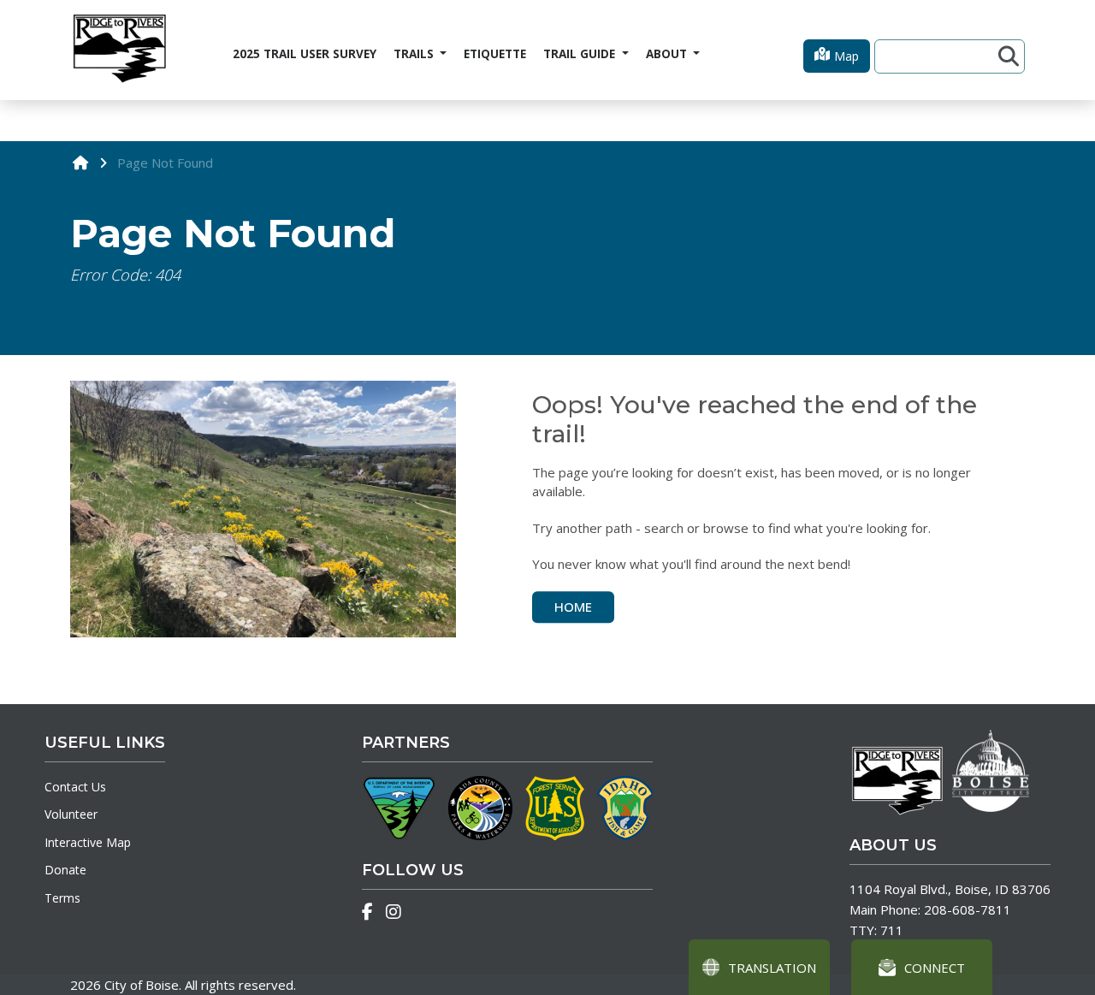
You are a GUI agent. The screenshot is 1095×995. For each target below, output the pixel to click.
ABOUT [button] (668, 54)
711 (891, 930)
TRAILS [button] (415, 54)
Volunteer (71, 814)
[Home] (118, 50)
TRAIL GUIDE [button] (581, 54)
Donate (65, 870)
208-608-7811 (967, 909)
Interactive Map (87, 842)
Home (573, 606)
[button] (836, 56)
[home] (81, 162)
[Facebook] (367, 912)
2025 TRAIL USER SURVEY (304, 54)
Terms (62, 898)
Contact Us (75, 787)
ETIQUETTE (495, 54)
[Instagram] (393, 912)
